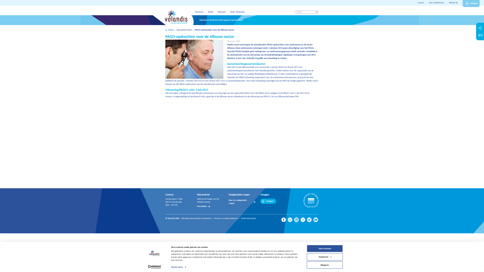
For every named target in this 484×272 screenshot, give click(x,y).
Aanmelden (202, 206)
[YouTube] (316, 220)
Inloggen (474, 3)
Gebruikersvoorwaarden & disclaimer (196, 218)
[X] (303, 220)
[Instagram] (290, 220)
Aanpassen (323, 257)
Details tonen (177, 267)
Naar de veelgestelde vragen (238, 201)
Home (171, 30)
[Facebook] (283, 220)
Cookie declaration (248, 218)
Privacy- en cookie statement (226, 218)
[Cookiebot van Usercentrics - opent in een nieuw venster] (154, 267)
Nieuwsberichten (184, 30)
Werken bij (453, 3)
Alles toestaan (325, 248)
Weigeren (325, 265)
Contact (421, 3)
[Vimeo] (309, 220)
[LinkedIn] (296, 220)
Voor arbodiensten (436, 3)
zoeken (317, 12)
